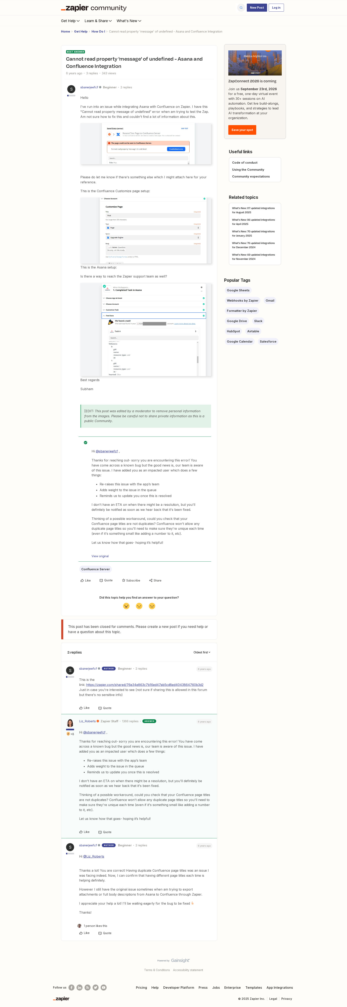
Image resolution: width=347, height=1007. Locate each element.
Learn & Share (96, 21)
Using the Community (248, 169)
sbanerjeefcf (89, 87)
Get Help (68, 21)
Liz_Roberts (87, 721)
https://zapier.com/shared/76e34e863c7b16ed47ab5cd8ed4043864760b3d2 (144, 685)
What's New (127, 21)
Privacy (286, 998)
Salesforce (268, 341)
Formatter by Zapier (242, 311)
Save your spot (242, 130)
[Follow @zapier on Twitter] (96, 988)
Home (65, 31)
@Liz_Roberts (93, 856)
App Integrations (279, 988)
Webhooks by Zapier (242, 300)
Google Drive (237, 321)
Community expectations (251, 176)
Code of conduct (244, 162)
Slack (258, 321)
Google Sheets (238, 290)
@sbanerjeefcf (107, 451)
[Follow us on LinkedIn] (80, 988)
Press (203, 988)
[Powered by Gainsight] (173, 962)
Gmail (270, 300)
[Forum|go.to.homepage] (95, 8)
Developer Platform (178, 988)
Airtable (253, 331)
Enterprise (232, 988)
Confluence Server (95, 569)
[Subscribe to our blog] (88, 988)
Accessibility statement (188, 970)
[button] (257, 8)
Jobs (216, 988)
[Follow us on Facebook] (71, 988)
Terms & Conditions (157, 970)
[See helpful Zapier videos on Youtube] (104, 988)
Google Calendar (240, 341)
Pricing (141, 988)
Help (155, 988)
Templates (253, 988)
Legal (273, 998)
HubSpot (233, 331)
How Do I (98, 31)
